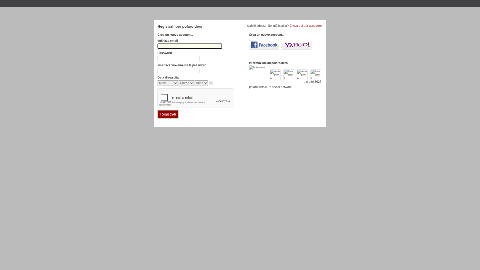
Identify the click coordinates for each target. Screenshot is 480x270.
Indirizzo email (168, 40)
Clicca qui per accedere (306, 26)
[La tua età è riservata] (211, 83)
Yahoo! (297, 45)
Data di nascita (168, 77)
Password (165, 53)
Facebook (264, 45)
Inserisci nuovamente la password (182, 65)
